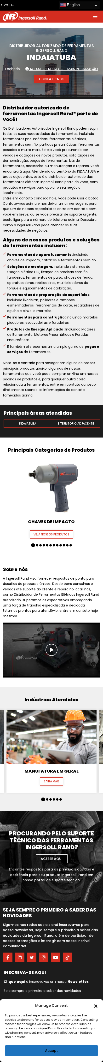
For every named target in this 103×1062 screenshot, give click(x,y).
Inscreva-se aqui (25, 972)
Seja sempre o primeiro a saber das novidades (42, 990)
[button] (95, 1005)
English (73, 5)
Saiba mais (51, 781)
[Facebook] (7, 957)
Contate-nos (51, 79)
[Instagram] (43, 957)
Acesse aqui (52, 858)
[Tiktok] (67, 957)
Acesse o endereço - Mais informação (63, 68)
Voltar (8, 5)
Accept (51, 1050)
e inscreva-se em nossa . (46, 981)
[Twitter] (31, 957)
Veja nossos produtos (51, 534)
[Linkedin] (19, 957)
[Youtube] (55, 957)
